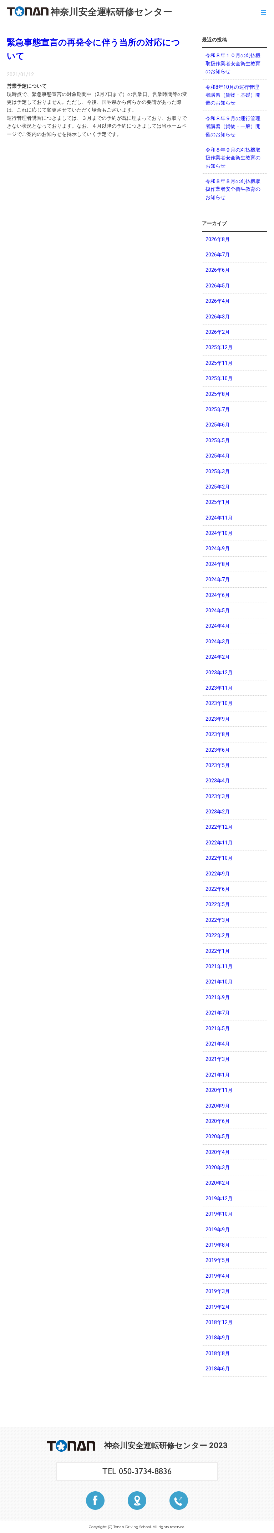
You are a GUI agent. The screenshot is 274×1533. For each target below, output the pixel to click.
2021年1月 (218, 1075)
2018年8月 (218, 1353)
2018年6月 (218, 1368)
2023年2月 (218, 811)
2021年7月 (218, 1013)
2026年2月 (218, 332)
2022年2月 (218, 935)
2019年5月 (218, 1260)
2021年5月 (218, 1028)
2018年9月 (218, 1337)
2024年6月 (218, 595)
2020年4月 (218, 1152)
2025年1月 (218, 502)
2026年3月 (218, 317)
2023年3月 (218, 796)
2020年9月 (218, 1106)
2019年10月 (219, 1214)
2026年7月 (218, 254)
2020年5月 (218, 1136)
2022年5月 (218, 904)
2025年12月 (219, 347)
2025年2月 (218, 487)
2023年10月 (219, 703)
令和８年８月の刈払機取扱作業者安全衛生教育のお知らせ (233, 189)
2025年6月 (218, 425)
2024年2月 (218, 657)
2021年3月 (218, 1059)
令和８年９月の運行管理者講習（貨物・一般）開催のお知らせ (233, 126)
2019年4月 (218, 1276)
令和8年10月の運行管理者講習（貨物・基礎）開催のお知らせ (233, 95)
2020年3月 (218, 1167)
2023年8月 (218, 734)
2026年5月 (218, 285)
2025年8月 (218, 394)
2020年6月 (218, 1121)
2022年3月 (218, 920)
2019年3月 (218, 1291)
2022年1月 (218, 951)
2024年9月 (218, 548)
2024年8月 (218, 564)
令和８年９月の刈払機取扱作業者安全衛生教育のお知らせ (233, 158)
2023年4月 (218, 780)
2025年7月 (218, 409)
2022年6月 (218, 889)
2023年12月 (219, 672)
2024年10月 (219, 533)
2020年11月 (219, 1090)
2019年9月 (218, 1229)
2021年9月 (218, 997)
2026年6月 (218, 270)
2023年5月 (218, 765)
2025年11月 (219, 363)
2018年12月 (219, 1322)
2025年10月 (219, 378)
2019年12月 (219, 1198)
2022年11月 (219, 842)
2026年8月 (218, 239)
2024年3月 (218, 641)
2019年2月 (218, 1307)
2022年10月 (219, 858)
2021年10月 (219, 982)
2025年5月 (218, 440)
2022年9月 (218, 874)
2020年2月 (218, 1183)
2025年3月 (218, 471)
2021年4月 (218, 1044)
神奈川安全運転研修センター (111, 12)
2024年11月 (219, 518)
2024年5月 (218, 610)
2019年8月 (218, 1245)
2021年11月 (219, 966)
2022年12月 (219, 827)
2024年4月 (218, 626)
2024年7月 (218, 579)
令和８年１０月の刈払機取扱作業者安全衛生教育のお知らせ (233, 63)
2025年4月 (218, 456)
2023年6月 (218, 750)
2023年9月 (218, 719)
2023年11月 (219, 688)
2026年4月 (218, 301)
